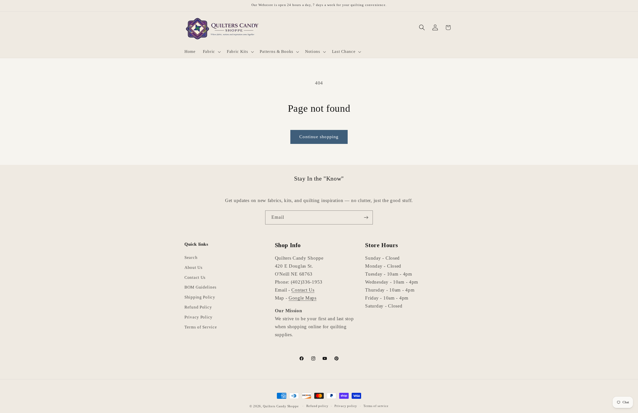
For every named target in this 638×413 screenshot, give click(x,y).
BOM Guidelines (200, 287)
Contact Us (195, 277)
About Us (193, 267)
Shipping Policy (199, 297)
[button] (211, 51)
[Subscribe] (366, 217)
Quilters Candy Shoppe (281, 406)
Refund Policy (198, 307)
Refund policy (317, 406)
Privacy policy (345, 406)
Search (190, 257)
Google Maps (303, 298)
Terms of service (375, 406)
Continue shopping (318, 136)
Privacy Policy (198, 317)
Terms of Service (200, 327)
